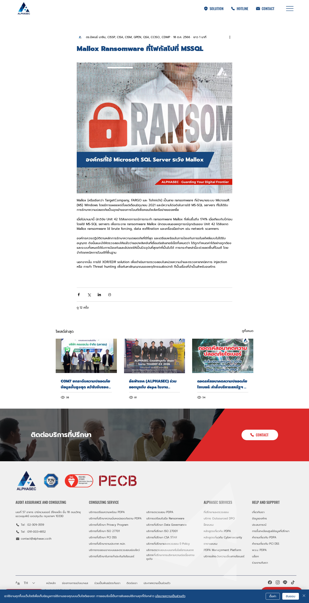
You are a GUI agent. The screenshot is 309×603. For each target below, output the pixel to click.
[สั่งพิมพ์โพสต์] (110, 295)
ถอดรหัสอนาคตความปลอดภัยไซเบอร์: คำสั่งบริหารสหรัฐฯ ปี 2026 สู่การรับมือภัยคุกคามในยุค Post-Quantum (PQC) (222, 384)
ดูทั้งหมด (247, 331)
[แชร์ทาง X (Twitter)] (89, 295)
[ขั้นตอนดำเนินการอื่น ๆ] (229, 37)
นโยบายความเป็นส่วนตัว (170, 596)
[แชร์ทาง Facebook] (79, 295)
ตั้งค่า (272, 596)
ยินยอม (290, 596)
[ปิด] (303, 596)
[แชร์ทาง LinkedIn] (99, 295)
